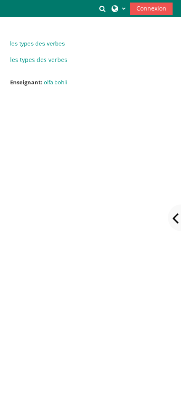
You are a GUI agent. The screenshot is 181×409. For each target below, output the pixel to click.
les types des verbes (37, 43)
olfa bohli (55, 82)
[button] (102, 8)
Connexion (151, 8)
